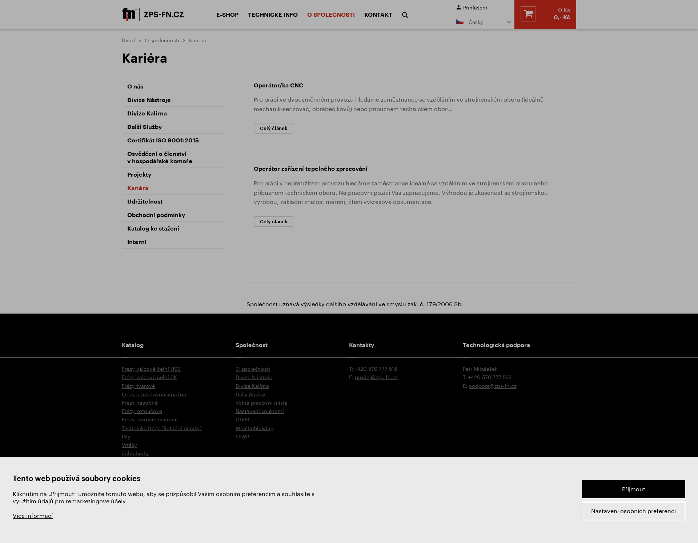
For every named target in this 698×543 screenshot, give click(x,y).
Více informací (33, 515)
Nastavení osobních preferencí (633, 510)
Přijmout (633, 488)
